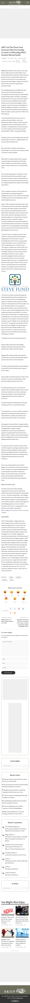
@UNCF (9, 570)
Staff (4, 58)
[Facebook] (10, 608)
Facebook (14, 510)
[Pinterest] (19, 608)
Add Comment (22, 58)
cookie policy (19, 998)
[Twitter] (14, 608)
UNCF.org (19, 566)
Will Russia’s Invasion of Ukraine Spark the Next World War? (16, 862)
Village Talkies (9, 834)
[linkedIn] (23, 608)
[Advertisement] (15, 23)
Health (10, 61)
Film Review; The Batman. (11, 869)
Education (4, 61)
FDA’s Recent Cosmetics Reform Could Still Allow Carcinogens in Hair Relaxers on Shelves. (16, 839)
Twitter (20, 510)
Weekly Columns (24, 61)
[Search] (28, 2)
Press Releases (18, 61)
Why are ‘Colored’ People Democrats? (15, 849)
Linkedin (4, 512)
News (14, 61)
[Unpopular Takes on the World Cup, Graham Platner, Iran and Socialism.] (7, 911)
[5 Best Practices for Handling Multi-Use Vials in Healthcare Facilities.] (22, 933)
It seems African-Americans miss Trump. (15, 855)
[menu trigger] (3, 2)
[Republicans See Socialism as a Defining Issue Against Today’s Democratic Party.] (7, 933)
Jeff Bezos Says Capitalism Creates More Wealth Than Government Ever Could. (15, 830)
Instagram (8, 510)
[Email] (14, 613)
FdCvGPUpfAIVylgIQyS (11, 826)
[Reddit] (10, 613)
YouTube (25, 510)
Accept (15, 1001)
